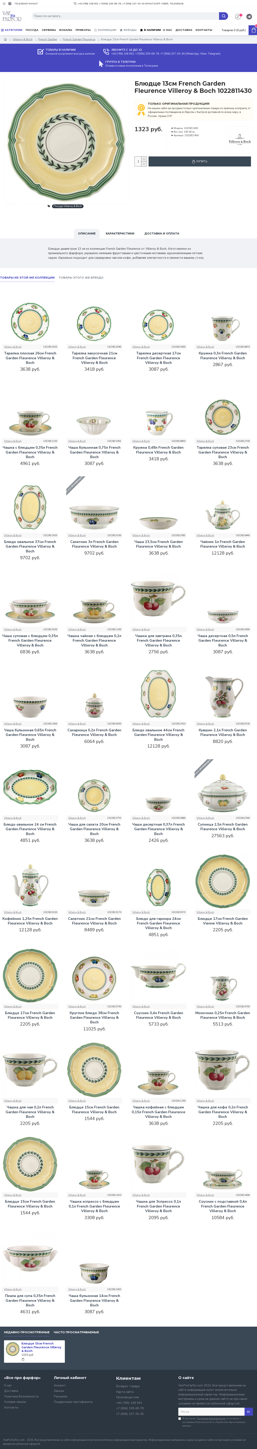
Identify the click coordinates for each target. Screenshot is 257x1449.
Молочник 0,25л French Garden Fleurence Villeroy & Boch (222, 1015)
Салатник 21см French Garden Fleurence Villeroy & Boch (94, 921)
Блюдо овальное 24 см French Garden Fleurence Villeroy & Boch (30, 829)
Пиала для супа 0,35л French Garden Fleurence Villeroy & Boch (30, 1301)
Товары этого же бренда (81, 277)
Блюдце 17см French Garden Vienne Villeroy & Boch (223, 921)
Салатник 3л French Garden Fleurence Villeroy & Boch (94, 544)
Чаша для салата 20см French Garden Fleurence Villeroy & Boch (94, 829)
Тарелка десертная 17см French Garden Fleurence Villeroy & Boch (158, 358)
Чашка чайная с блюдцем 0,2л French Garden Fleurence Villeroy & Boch (94, 641)
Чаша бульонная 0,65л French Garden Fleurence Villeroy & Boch (30, 735)
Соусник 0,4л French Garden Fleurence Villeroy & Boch (158, 1015)
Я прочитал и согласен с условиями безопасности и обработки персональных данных (213, 1422)
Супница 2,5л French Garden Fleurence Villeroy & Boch (223, 826)
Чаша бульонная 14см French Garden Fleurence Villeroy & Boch (94, 1301)
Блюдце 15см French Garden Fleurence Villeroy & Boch (94, 1109)
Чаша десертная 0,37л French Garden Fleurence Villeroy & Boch (158, 829)
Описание (87, 233)
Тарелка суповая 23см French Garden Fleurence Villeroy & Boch (223, 452)
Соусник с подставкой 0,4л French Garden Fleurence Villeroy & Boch (223, 1206)
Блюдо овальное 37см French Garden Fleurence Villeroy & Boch (30, 547)
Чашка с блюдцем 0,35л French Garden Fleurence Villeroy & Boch (30, 452)
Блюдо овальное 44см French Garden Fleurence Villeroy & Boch (158, 735)
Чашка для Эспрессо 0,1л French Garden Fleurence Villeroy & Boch (158, 1206)
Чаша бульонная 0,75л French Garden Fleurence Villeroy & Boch (94, 452)
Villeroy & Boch (23, 39)
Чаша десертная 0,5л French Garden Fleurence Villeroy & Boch (223, 641)
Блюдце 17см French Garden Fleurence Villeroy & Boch (30, 1015)
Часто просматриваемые (76, 1332)
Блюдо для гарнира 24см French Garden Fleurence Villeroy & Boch (158, 923)
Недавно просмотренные (27, 1332)
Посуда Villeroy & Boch (68, 206)
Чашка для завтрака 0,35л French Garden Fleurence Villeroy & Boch (158, 641)
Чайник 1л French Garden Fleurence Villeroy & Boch (222, 544)
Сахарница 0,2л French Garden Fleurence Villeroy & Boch (94, 732)
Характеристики (120, 233)
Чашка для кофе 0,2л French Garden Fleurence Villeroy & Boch (223, 1112)
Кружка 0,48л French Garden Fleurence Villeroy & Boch (158, 450)
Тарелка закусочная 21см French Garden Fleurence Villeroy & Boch (94, 358)
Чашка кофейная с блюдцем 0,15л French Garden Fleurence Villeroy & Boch (158, 1112)
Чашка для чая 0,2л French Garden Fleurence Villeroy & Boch (30, 1112)
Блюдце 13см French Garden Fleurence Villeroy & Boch (41, 1347)
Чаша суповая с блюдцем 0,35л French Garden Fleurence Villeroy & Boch (30, 641)
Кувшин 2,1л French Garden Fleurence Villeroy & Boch (223, 732)
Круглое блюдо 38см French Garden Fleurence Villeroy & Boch (94, 1018)
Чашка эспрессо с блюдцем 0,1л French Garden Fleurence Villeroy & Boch (94, 1206)
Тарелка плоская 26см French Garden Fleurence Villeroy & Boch (30, 358)
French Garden (47, 39)
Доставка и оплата (161, 233)
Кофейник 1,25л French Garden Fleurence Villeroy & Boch (30, 921)
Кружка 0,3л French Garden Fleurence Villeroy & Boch (223, 355)
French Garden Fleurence (79, 39)
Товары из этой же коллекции (27, 277)
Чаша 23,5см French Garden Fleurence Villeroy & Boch (158, 544)
